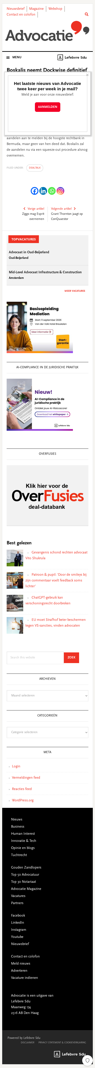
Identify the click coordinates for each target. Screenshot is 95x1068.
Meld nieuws (20, 963)
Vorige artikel (36, 209)
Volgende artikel (61, 209)
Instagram (18, 930)
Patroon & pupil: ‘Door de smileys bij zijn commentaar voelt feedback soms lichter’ (56, 580)
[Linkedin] (43, 191)
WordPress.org (23, 800)
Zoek (73, 657)
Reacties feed (22, 789)
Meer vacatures (75, 291)
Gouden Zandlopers (26, 867)
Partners (17, 903)
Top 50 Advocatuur (25, 875)
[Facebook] (34, 191)
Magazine (36, 9)
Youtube (17, 937)
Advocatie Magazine (26, 889)
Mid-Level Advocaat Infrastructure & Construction (45, 272)
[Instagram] (60, 191)
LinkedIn (17, 923)
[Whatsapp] (52, 191)
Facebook (18, 915)
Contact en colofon (21, 14)
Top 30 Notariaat (23, 882)
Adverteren (19, 971)
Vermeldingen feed (26, 778)
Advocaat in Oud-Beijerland (29, 252)
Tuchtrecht (19, 855)
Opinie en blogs (23, 848)
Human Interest (23, 834)
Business (17, 827)
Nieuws (16, 819)
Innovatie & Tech (23, 841)
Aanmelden (47, 107)
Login (16, 766)
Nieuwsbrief (16, 9)
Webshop (55, 9)
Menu (16, 57)
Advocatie (47, 31)
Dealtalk (35, 168)
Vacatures (18, 896)
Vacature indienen (24, 978)
